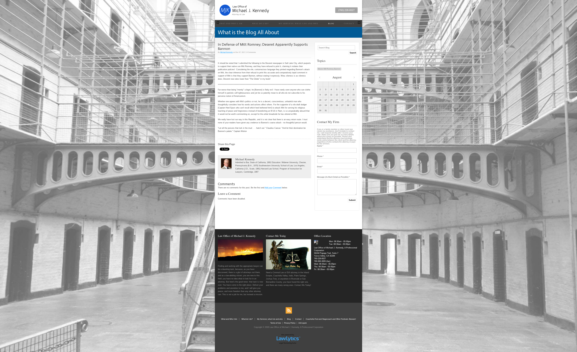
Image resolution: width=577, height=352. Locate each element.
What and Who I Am (230, 23)
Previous (218, 22)
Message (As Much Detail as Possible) (333, 177)
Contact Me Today (276, 236)
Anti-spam (302, 323)
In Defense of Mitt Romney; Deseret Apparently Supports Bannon (263, 46)
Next (359, 22)
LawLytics (288, 338)
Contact (349, 23)
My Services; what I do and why (298, 23)
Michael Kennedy (226, 52)
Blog (331, 23)
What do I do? (260, 23)
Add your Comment (273, 188)
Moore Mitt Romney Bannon (329, 69)
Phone (320, 156)
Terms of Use (275, 323)
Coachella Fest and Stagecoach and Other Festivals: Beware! (331, 319)
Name (320, 146)
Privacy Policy (289, 323)
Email (320, 167)
